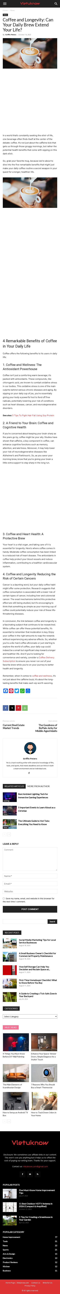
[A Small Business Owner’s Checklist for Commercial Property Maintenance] (10, 957)
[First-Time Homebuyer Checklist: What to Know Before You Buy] (10, 983)
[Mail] (30, 1174)
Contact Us (35, 1283)
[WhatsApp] (25, 708)
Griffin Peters (10, 35)
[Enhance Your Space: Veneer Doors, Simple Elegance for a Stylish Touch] (44, 1042)
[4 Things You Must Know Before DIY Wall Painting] (16, 1042)
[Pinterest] (18, 708)
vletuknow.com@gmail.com (35, 1166)
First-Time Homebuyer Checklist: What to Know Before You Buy (38, 981)
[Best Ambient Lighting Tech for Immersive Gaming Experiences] (10, 797)
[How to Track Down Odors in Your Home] (44, 1101)
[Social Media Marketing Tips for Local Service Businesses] (10, 943)
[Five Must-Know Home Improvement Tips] (10, 1194)
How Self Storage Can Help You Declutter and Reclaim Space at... (34, 968)
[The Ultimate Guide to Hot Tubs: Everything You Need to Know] (10, 824)
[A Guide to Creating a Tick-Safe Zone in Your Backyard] (10, 997)
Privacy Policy (30, 1286)
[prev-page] (4, 834)
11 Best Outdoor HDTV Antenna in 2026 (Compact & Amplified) (35, 1205)
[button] (56, 4)
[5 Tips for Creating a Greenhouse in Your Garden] (10, 1220)
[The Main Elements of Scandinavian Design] (16, 1073)
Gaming (6, 801)
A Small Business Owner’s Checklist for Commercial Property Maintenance (37, 954)
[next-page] (9, 834)
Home (5, 10)
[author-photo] (30, 755)
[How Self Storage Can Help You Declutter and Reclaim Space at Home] (10, 970)
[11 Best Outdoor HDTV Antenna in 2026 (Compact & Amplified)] (10, 1207)
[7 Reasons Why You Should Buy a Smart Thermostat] (44, 1073)
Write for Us (47, 1283)
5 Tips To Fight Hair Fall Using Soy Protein (33, 415)
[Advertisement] (30, 102)
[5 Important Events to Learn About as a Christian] (10, 810)
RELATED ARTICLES (14, 786)
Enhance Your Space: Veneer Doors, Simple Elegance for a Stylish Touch (43, 1056)
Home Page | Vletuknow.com (17, 1283)
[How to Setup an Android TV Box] (16, 1101)
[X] (12, 708)
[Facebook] (5, 708)
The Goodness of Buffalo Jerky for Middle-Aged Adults (46, 728)
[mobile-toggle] (4, 4)
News (12, 10)
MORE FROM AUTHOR (38, 786)
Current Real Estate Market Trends (14, 726)
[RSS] (37, 1174)
